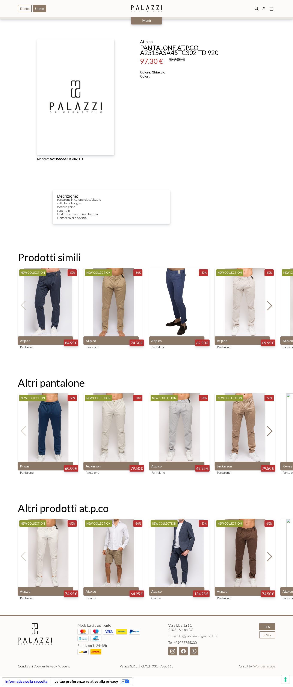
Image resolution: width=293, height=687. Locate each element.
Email (193, 636)
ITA (267, 627)
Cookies (39, 666)
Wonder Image (264, 666)
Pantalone (27, 347)
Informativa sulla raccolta (26, 681)
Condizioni (25, 666)
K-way (25, 466)
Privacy (51, 666)
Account (64, 666)
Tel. (182, 642)
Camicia (91, 598)
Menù (146, 20)
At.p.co (25, 341)
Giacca (156, 598)
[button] (269, 305)
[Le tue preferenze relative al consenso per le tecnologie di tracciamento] (285, 679)
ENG (267, 635)
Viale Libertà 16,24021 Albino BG (180, 627)
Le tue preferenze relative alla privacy (86, 681)
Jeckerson (93, 466)
